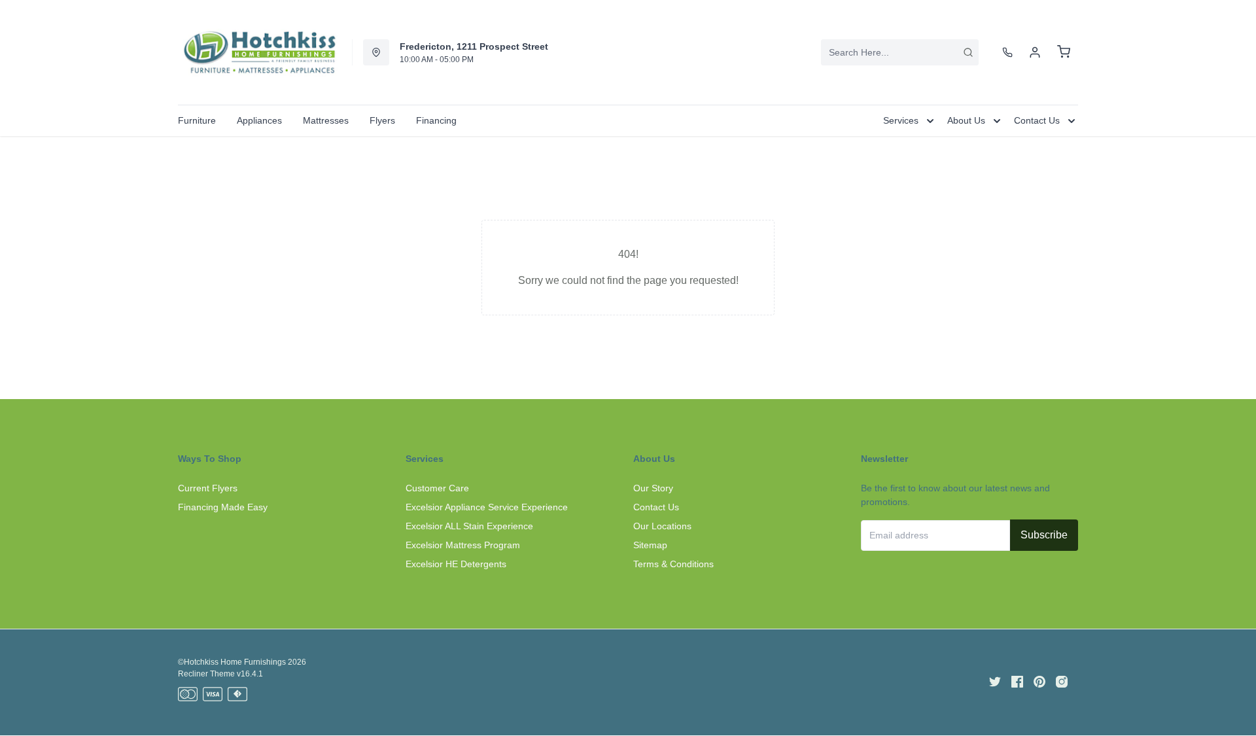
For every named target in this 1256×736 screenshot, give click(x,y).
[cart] (1063, 52)
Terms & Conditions (673, 564)
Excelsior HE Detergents (456, 564)
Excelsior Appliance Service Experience (487, 507)
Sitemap (650, 545)
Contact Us (656, 507)
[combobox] (900, 52)
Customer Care (437, 488)
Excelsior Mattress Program (463, 545)
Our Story (653, 488)
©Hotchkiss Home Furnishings (232, 662)
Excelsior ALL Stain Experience (469, 526)
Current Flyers (207, 488)
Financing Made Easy (223, 507)
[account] (1034, 52)
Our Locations (662, 526)
